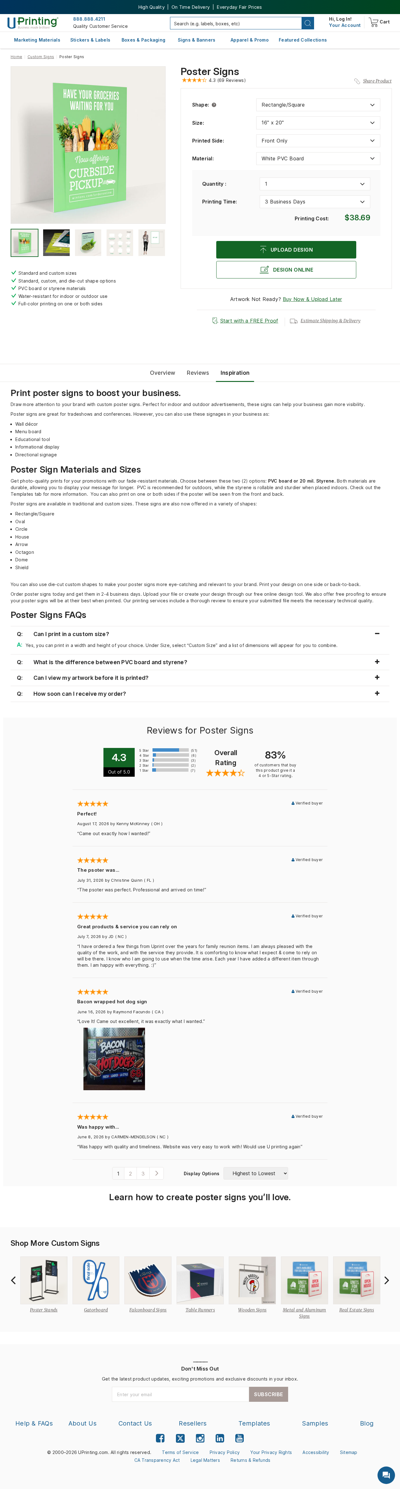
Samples (315, 1423)
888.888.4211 (89, 19)
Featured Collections (303, 40)
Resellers (193, 1423)
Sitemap (349, 1452)
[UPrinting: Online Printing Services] (33, 22)
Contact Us (135, 1423)
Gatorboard (96, 1310)
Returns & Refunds (250, 1460)
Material (203, 158)
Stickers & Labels (90, 40)
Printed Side (208, 141)
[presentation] (13, 1280)
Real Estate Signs (356, 1310)
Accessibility (315, 1452)
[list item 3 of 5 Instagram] (200, 1438)
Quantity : (214, 184)
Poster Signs (210, 72)
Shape (200, 105)
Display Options (202, 1173)
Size (198, 123)
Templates (254, 1423)
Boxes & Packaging (143, 40)
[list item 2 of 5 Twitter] (180, 1439)
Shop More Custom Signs (55, 1243)
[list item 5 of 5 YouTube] (239, 1438)
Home (16, 56)
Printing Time (219, 201)
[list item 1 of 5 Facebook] (160, 1438)
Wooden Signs (252, 1310)
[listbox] (318, 104)
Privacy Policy (225, 1452)
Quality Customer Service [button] (100, 26)
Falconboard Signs (148, 1310)
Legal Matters (205, 1460)
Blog (366, 1423)
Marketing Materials (37, 40)
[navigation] (345, 25)
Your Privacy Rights (271, 1452)
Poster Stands (44, 1310)
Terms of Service (180, 1452)
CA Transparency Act (157, 1460)
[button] (308, 23)
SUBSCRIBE (268, 1394)
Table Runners (200, 1310)
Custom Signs (41, 56)
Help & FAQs (34, 1423)
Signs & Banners (197, 40)
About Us (82, 1423)
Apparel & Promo (250, 40)
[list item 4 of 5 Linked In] (220, 1438)
